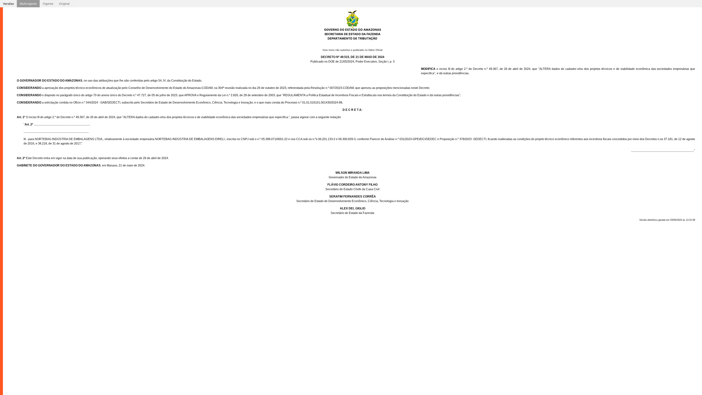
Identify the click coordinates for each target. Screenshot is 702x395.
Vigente (48, 3)
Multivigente (28, 3)
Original (64, 3)
